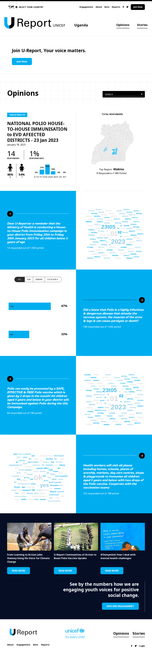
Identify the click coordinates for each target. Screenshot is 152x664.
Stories (142, 25)
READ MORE (18, 570)
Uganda (81, 25)
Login (142, 645)
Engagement (86, 6)
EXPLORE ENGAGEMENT (120, 606)
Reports (116, 6)
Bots (106, 6)
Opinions (122, 25)
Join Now (137, 6)
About (99, 6)
